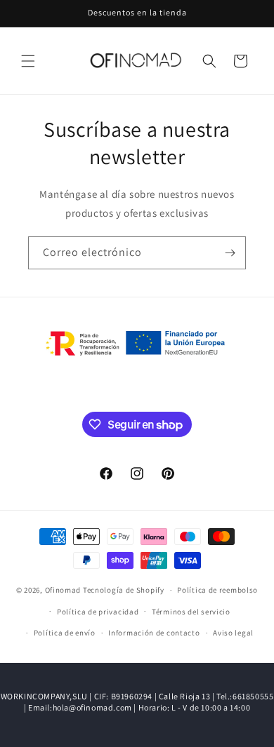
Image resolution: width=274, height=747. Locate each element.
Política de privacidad (97, 612)
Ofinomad (63, 590)
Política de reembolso (217, 590)
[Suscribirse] (229, 252)
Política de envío (65, 633)
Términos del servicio (191, 612)
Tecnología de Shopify (123, 590)
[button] (28, 61)
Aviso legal (233, 633)
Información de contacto (154, 633)
